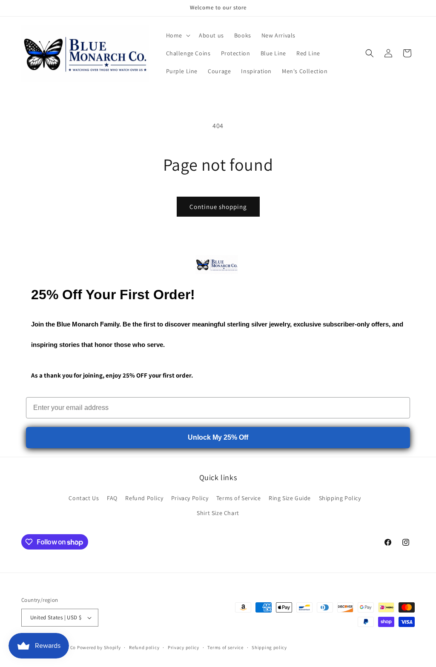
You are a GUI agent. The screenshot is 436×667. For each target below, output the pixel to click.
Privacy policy (183, 647)
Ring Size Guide (290, 498)
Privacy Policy (189, 498)
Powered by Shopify (99, 647)
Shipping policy (269, 647)
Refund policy (144, 647)
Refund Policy (144, 498)
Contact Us (84, 498)
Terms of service (225, 647)
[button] (177, 35)
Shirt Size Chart (218, 513)
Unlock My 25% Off (218, 437)
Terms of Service (238, 498)
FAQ (112, 498)
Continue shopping (218, 207)
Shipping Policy (340, 498)
